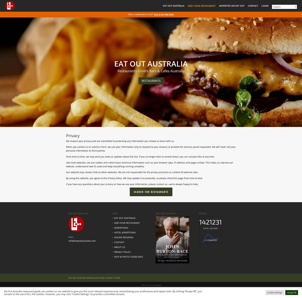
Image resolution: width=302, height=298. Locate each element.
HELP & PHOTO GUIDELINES (128, 256)
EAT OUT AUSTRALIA (173, 6)
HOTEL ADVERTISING (125, 232)
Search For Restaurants (151, 192)
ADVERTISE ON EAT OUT (231, 6)
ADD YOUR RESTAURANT (202, 6)
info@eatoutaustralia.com (82, 240)
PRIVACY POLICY (122, 251)
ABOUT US (119, 247)
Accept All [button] (291, 292)
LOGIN (265, 6)
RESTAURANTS (151, 81)
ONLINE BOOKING (123, 237)
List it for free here (164, 14)
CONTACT (253, 6)
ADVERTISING (121, 227)
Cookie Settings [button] (274, 292)
